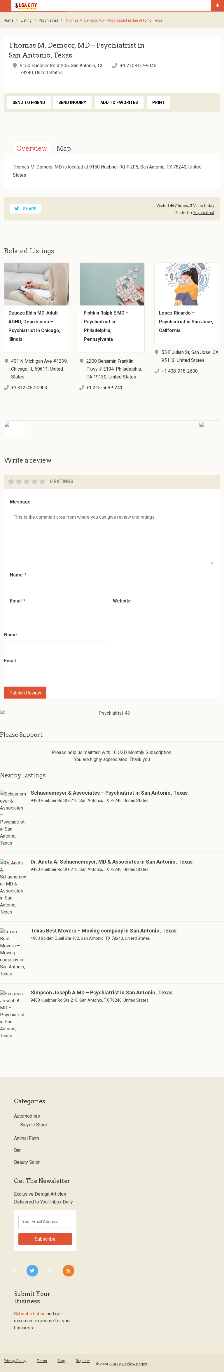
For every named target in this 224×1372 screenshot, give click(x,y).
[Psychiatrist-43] (112, 713)
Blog (61, 1361)
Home (8, 20)
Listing (26, 20)
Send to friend (29, 102)
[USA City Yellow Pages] (111, 6)
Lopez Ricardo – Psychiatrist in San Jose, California (186, 321)
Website (122, 601)
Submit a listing (30, 1314)
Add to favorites (119, 102)
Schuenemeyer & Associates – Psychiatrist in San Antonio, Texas (109, 793)
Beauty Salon (27, 1162)
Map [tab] (63, 148)
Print (158, 102)
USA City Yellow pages (128, 1364)
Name (18, 575)
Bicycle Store (33, 1125)
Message (20, 502)
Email (17, 601)
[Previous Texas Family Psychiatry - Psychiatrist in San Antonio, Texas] (52, 425)
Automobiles (27, 1116)
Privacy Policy (15, 1361)
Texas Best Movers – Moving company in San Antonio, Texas (103, 931)
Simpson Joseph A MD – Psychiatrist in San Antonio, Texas (101, 992)
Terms (42, 1361)
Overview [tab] (31, 148)
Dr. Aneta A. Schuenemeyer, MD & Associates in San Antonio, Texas (111, 862)
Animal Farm (26, 1138)
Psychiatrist (48, 20)
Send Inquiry (72, 102)
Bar (17, 1150)
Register (83, 1361)
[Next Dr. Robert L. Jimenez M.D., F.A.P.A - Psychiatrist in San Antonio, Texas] (171, 425)
